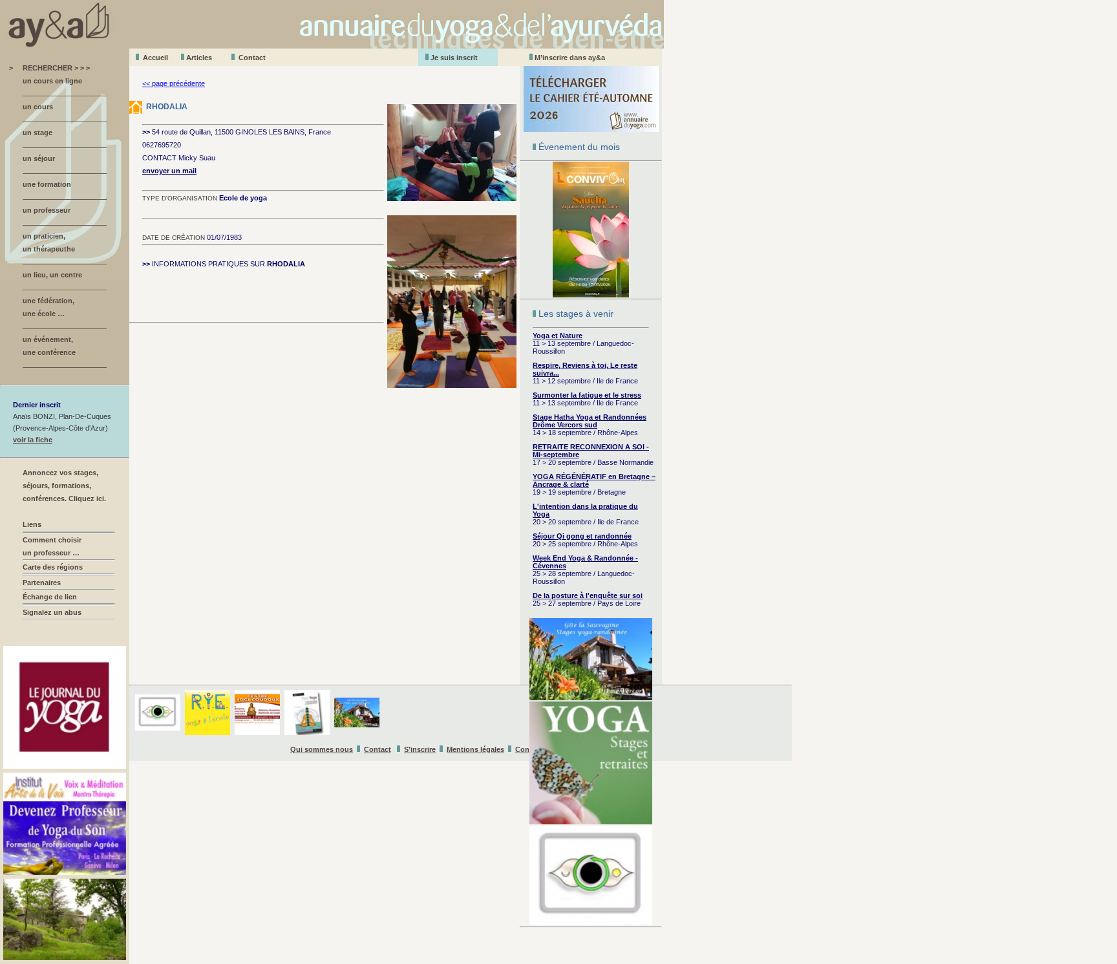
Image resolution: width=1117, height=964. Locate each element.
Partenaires (42, 582)
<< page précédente (173, 83)
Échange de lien (50, 597)
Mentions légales (475, 749)
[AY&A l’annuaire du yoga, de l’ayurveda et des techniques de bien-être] (332, 44)
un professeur (46, 210)
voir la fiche (32, 440)
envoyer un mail (169, 171)
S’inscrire (420, 749)
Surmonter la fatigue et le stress (587, 395)
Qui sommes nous (321, 749)
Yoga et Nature (557, 335)
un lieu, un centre (52, 275)
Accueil (155, 57)
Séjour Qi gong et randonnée (582, 536)
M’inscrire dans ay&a (570, 57)
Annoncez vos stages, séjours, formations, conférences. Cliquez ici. (64, 485)
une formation (47, 184)
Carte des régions (53, 567)
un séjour (39, 158)
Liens (32, 524)
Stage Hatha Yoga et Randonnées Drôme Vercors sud (589, 421)
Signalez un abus (52, 612)
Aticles (199, 57)
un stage (37, 132)
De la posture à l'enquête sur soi (588, 595)
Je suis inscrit (454, 57)
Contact (252, 57)
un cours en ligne (52, 81)
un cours (38, 107)
